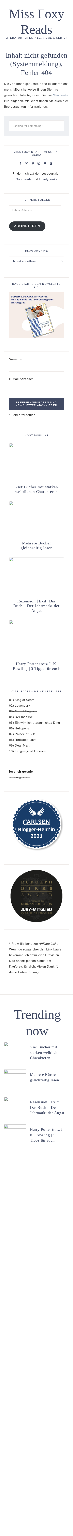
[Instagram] (39, 163)
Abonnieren (27, 226)
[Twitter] (27, 163)
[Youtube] (52, 163)
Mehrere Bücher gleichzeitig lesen (37, 545)
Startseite (60, 95)
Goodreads (24, 179)
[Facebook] (21, 163)
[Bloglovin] (45, 163)
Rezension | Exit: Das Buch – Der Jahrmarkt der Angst (36, 606)
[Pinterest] (33, 163)
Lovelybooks (48, 179)
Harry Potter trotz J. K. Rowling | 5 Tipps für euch (36, 666)
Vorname (15, 359)
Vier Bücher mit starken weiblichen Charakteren (36, 489)
